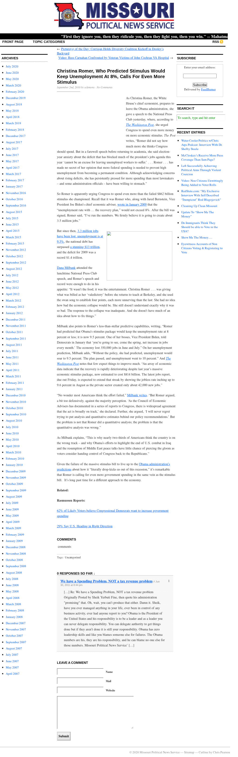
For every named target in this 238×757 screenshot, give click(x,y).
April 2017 (13, 167)
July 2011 (12, 351)
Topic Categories (49, 42)
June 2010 (12, 433)
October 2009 (14, 484)
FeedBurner (208, 89)
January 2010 (14, 465)
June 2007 (12, 661)
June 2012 (12, 281)
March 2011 (13, 376)
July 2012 (12, 275)
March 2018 (13, 123)
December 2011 (16, 319)
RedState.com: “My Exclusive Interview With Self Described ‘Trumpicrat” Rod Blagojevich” (201, 195)
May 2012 (12, 288)
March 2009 (13, 528)
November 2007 (16, 629)
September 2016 (16, 205)
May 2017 (12, 161)
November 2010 (16, 402)
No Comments (104, 87)
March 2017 (13, 174)
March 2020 (13, 85)
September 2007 (16, 642)
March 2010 (13, 452)
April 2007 (13, 673)
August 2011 (14, 345)
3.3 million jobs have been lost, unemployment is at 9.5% (80, 236)
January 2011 (14, 389)
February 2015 (15, 243)
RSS (215, 42)
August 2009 (14, 496)
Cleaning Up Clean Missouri (199, 206)
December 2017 (16, 136)
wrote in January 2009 (132, 204)
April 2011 (13, 370)
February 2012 (15, 307)
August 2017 (14, 142)
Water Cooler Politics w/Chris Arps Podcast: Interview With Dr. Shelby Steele (201, 144)
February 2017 (15, 180)
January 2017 (14, 186)
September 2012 (16, 262)
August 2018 (14, 104)
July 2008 (12, 579)
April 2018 (13, 117)
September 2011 (16, 338)
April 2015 (13, 231)
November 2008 (16, 553)
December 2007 (16, 623)
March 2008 (13, 604)
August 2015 (14, 212)
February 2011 (15, 383)
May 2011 (12, 364)
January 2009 (14, 541)
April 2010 (13, 446)
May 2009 (12, 515)
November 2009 (16, 477)
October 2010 (14, 408)
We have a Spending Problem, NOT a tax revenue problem (106, 581)
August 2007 (14, 648)
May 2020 (12, 79)
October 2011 (14, 332)
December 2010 (16, 395)
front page (12, 42)
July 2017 (12, 148)
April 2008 (13, 598)
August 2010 (14, 420)
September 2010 (16, 414)
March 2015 (13, 237)
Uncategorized (73, 557)
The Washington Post (140, 124)
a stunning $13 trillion (84, 247)
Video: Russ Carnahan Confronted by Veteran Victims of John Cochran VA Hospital (113, 57)
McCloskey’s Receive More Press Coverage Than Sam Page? (202, 157)
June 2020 (12, 72)
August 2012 (14, 269)
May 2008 (12, 591)
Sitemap (189, 752)
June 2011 (12, 357)
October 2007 (14, 635)
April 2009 (13, 522)
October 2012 (14, 256)
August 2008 (14, 572)
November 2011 (16, 326)
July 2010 (12, 427)
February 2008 (15, 610)
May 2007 (12, 667)
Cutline (203, 752)
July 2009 (12, 503)
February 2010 (15, 458)
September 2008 (16, 566)
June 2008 (12, 585)
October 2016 (14, 199)
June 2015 (12, 224)
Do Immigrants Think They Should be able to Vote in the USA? (199, 227)
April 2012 (13, 294)
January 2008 (14, 617)
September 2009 (16, 490)
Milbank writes (137, 395)
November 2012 (16, 250)
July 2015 (12, 218)
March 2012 (13, 300)
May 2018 (12, 110)
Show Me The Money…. (196, 237)
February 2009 (15, 534)
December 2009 (16, 471)
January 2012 (14, 313)
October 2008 (14, 560)
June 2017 (12, 155)
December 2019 (16, 98)
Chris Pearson (221, 752)
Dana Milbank (66, 267)
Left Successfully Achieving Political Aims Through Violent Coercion (201, 170)
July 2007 (12, 654)
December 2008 (16, 547)
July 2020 (12, 66)
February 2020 (15, 91)
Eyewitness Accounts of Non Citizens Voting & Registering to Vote (202, 248)
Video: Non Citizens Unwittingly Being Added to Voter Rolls (202, 182)
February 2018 (15, 129)
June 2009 (12, 509)
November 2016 (16, 193)
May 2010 (12, 439)
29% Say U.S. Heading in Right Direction (84, 526)
